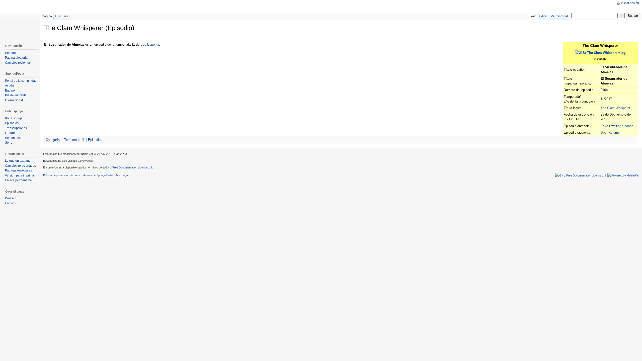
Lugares (10, 133)
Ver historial (559, 16)
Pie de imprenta (16, 95)
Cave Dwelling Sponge (617, 126)
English (10, 203)
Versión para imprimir (19, 175)
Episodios (95, 140)
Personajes (13, 138)
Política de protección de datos (62, 175)
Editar (543, 16)
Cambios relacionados (20, 165)
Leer (532, 16)
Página (47, 16)
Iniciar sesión (630, 3)
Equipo (10, 90)
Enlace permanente (18, 180)
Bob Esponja (149, 44)
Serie (8, 142)
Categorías (53, 140)
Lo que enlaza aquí (18, 160)
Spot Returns (610, 132)
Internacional (14, 100)
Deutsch (10, 198)
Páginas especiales (18, 170)
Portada (10, 53)
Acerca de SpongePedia (98, 175)
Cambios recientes (18, 62)
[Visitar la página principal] (20, 20)
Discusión (62, 16)
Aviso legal (121, 175)
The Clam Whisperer (615, 108)
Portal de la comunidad (21, 80)
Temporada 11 (74, 140)
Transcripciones (16, 128)
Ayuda (9, 85)
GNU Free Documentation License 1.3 (128, 167)
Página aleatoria (16, 57)
